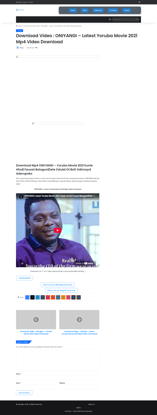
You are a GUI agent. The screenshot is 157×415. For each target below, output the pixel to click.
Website (62, 383)
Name (18, 374)
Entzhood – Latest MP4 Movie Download (78, 411)
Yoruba (126, 10)
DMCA (78, 408)
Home (73, 10)
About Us (91, 404)
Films (85, 10)
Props (22, 48)
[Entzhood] (20, 10)
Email (18, 383)
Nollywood (98, 10)
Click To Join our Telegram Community (61, 290)
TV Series (113, 10)
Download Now (25, 278)
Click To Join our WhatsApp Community (57, 285)
